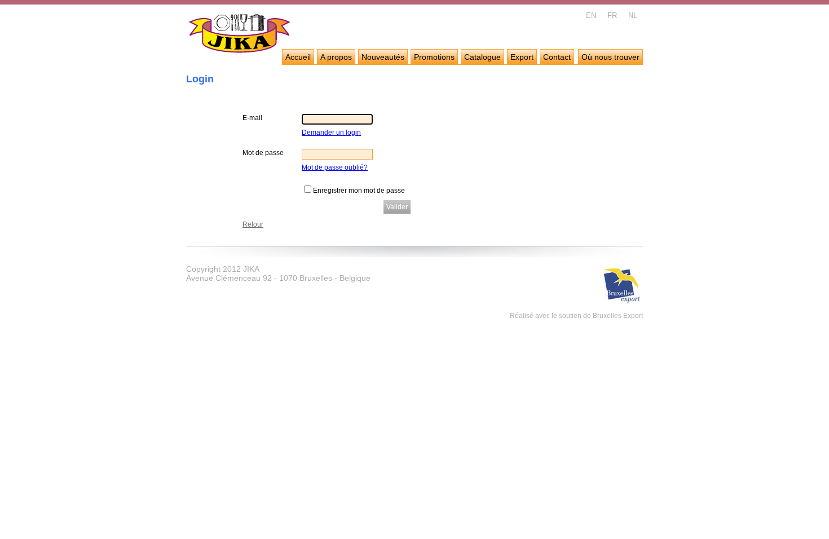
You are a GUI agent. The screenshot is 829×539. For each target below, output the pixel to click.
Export (521, 56)
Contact (557, 56)
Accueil (298, 56)
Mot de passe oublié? (335, 167)
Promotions (434, 56)
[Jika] (240, 35)
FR (612, 15)
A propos (336, 56)
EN (591, 15)
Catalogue (482, 56)
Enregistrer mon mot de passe (359, 191)
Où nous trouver (610, 56)
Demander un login (331, 132)
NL (632, 15)
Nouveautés (382, 56)
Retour (252, 224)
